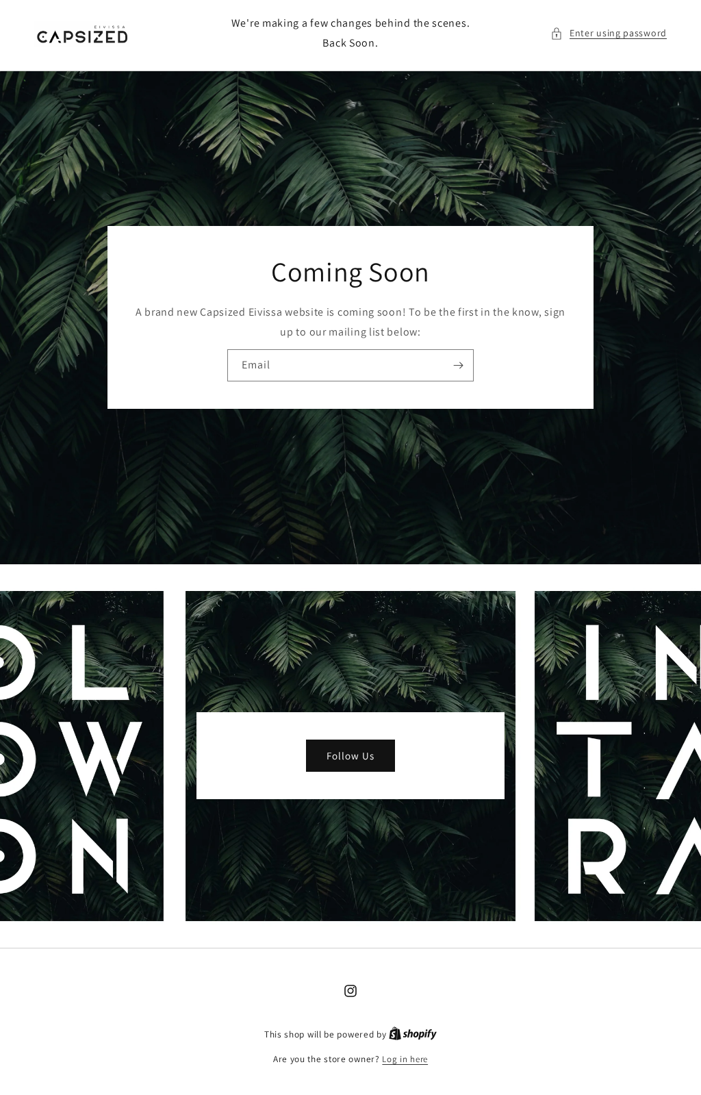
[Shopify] (413, 1034)
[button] (608, 33)
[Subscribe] (458, 365)
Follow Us (350, 755)
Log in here (405, 1059)
